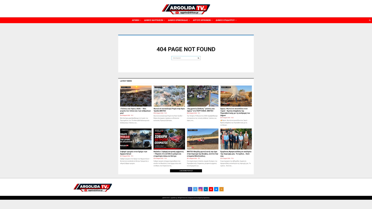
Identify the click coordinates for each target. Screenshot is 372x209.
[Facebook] (190, 189)
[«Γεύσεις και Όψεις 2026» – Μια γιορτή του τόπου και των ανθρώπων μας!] (136, 96)
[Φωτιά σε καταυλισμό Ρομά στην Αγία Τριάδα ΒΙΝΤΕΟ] (169, 96)
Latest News (126, 81)
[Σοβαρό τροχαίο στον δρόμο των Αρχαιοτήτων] (136, 138)
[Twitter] (195, 189)
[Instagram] (200, 189)
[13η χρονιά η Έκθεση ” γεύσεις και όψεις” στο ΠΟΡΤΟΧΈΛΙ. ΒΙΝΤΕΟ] (202, 96)
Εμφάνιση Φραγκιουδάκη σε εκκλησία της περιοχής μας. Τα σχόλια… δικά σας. (235, 154)
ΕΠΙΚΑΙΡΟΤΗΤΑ (158, 87)
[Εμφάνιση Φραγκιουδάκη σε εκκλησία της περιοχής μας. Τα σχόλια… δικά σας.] (236, 138)
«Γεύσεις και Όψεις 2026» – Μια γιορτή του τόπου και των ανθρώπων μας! (135, 111)
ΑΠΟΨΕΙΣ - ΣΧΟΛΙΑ (126, 87)
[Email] (216, 189)
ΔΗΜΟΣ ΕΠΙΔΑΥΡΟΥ (348, 1)
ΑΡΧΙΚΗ (303, 1)
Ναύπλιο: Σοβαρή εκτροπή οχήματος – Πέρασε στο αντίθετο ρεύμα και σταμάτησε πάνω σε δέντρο (169, 154)
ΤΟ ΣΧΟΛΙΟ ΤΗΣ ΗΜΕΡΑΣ (227, 130)
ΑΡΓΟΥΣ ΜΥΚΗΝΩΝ (337, 1)
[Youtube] (211, 189)
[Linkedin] (206, 189)
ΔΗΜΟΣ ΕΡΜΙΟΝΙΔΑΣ (324, 1)
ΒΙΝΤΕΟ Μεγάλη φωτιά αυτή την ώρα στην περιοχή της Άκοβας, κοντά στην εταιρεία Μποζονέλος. (202, 154)
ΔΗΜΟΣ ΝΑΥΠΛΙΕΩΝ (311, 1)
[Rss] (221, 189)
